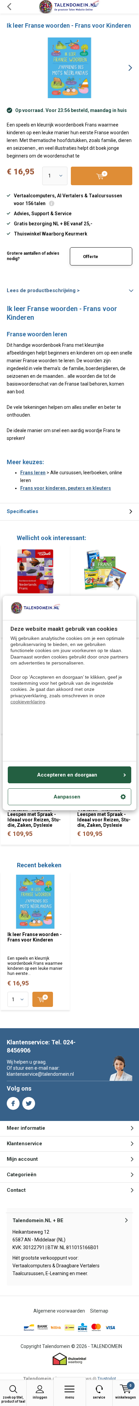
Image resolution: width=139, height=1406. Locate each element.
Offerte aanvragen (94, 259)
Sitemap (99, 1311)
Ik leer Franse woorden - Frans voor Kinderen (34, 937)
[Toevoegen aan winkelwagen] (42, 999)
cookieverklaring (27, 701)
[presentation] (125, 68)
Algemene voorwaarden (59, 1311)
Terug (9, 6)
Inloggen (40, 1397)
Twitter (28, 1103)
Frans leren (33, 472)
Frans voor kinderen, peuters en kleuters (65, 488)
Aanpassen (67, 797)
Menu (69, 1397)
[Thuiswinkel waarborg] (69, 1359)
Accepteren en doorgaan (67, 775)
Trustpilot (107, 1378)
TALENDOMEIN (106, 1346)
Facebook (13, 1103)
